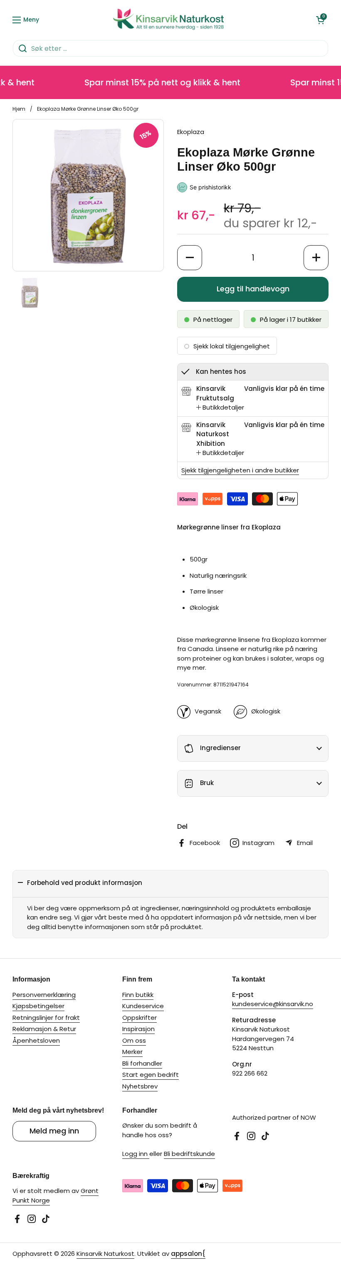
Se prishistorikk (210, 187)
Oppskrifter (139, 1017)
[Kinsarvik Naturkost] (168, 19)
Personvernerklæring (44, 994)
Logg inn (135, 1153)
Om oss (134, 1040)
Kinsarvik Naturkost (105, 1253)
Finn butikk (137, 994)
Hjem (18, 108)
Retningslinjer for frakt (46, 1017)
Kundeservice (143, 1006)
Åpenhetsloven (36, 1040)
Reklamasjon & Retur (44, 1028)
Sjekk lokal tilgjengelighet (231, 346)
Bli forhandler (142, 1063)
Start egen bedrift (150, 1074)
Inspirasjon (138, 1028)
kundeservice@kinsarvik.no (272, 1003)
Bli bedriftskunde (189, 1153)
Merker (132, 1051)
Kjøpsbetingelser (38, 1006)
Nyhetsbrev (140, 1086)
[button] (320, 20)
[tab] (220, 408)
